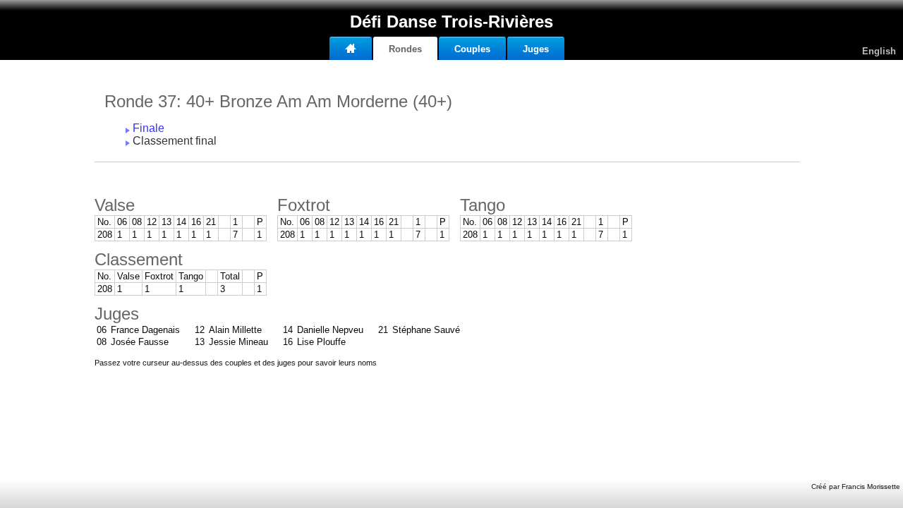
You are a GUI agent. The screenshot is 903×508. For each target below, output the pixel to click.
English (879, 51)
